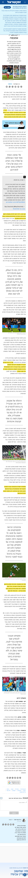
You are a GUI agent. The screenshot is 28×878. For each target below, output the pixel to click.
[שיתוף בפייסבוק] (12, 87)
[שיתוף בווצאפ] (9, 87)
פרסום (14, 813)
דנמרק (24, 790)
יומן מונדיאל (23, 789)
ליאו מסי (8, 790)
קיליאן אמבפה (23, 792)
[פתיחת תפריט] (3, 2)
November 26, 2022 (19, 209)
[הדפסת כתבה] (6, 87)
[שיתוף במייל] (18, 87)
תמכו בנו (7, 7)
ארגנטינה (19, 790)
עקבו (10, 83)
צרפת (8, 789)
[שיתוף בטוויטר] (15, 87)
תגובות (10, 819)
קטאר (12, 789)
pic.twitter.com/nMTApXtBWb (15, 202)
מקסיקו (13, 790)
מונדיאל (17, 789)
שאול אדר (15, 84)
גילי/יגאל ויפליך (17, 819)
